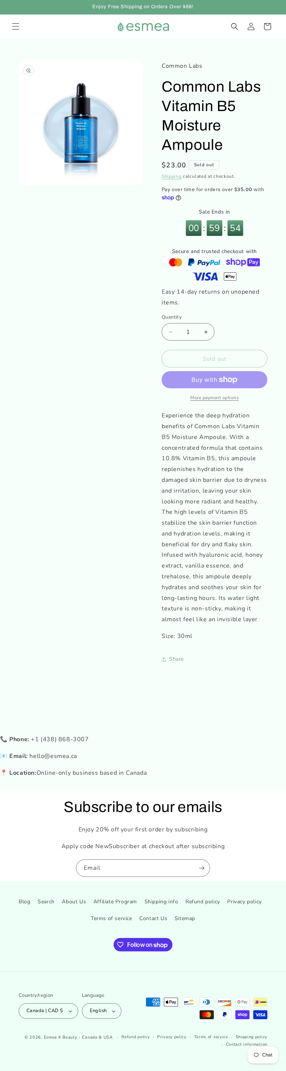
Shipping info (161, 901)
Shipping (172, 176)
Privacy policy (244, 901)
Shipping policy (252, 1037)
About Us (74, 901)
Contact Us (153, 918)
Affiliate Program (115, 901)
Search (46, 901)
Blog (24, 901)
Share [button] (176, 659)
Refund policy (202, 901)
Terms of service (111, 918)
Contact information (246, 1044)
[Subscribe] (201, 868)
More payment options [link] (214, 398)
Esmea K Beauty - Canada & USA (78, 1037)
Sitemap (185, 918)
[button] (15, 26)
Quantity (172, 317)
